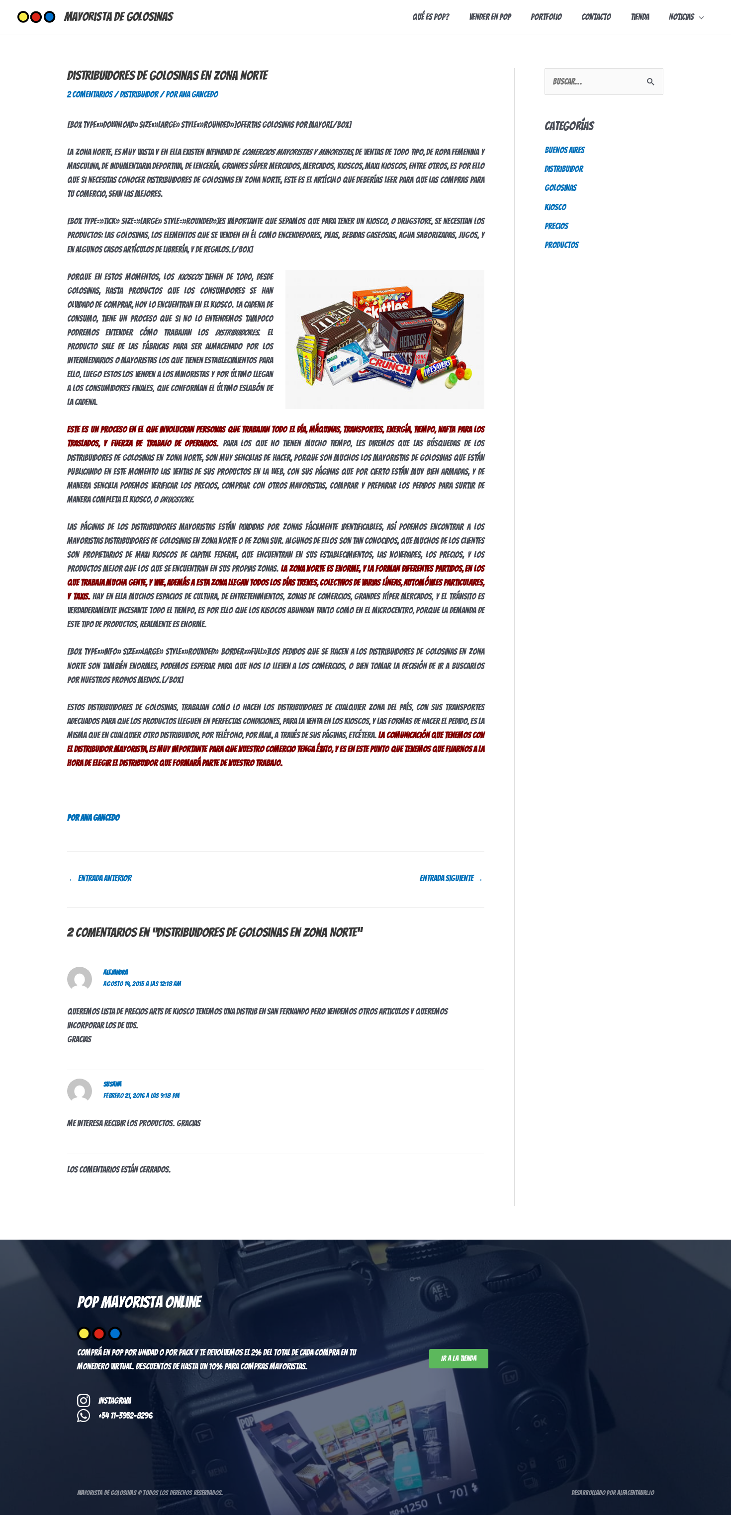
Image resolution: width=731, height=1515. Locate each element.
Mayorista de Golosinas (118, 16)
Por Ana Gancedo (93, 817)
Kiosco (555, 207)
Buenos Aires (564, 150)
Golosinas (560, 187)
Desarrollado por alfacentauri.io (612, 1493)
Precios (556, 226)
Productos (561, 245)
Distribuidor (139, 94)
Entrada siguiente (451, 878)
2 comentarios (89, 94)
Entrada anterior (99, 878)
